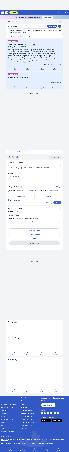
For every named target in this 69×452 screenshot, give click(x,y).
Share (28, 36)
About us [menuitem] (4, 398)
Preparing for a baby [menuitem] (27, 422)
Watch (12, 36)
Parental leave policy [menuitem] (7, 419)
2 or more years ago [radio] (34, 234)
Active (10, 450)
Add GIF (49, 196)
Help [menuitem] (2, 443)
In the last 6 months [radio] (34, 222)
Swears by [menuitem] (24, 407)
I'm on (46, 450)
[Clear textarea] (21, 187)
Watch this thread (15, 200)
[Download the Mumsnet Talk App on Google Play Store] (57, 420)
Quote (14, 69)
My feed (14, 354)
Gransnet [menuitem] (4, 422)
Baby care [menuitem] (24, 428)
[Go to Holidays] (9, 26)
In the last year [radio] (34, 226)
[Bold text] (9, 187)
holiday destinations (20, 32)
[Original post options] (60, 41)
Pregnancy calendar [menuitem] (27, 410)
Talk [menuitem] (2, 428)
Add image (22, 196)
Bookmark (54, 88)
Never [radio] (34, 238)
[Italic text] (16, 187)
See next (53, 64)
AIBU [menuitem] (2, 425)
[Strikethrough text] (14, 187)
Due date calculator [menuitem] (27, 416)
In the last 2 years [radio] (34, 230)
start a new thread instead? (19, 169)
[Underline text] (12, 187)
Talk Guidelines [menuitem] (49, 443)
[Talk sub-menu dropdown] (60, 21)
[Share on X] (13, 157)
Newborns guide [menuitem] (26, 425)
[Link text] (19, 187)
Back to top (56, 157)
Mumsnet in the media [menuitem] (8, 404)
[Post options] (60, 74)
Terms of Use (34, 190)
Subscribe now (48, 405)
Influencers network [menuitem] (7, 407)
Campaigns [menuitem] (4, 413)
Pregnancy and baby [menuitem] (7, 431)
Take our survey (47, 17)
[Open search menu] (62, 12)
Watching (22, 450)
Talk (9, 21)
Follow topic (52, 26)
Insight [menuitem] (3, 410)
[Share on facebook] (9, 157)
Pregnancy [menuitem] (24, 401)
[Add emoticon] (59, 187)
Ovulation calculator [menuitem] (27, 413)
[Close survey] (60, 208)
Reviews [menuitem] (23, 404)
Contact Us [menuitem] (8, 443)
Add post (41, 69)
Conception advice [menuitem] (27, 419)
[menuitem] (42, 413)
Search (58, 450)
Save (20, 36)
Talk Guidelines (53, 190)
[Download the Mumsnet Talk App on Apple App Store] (46, 420)
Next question (34, 243)
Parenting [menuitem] (24, 398)
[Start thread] (58, 12)
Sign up (13, 12)
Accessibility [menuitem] (41, 443)
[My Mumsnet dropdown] (66, 12)
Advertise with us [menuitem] (6, 401)
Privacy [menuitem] (24, 443)
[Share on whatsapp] (17, 157)
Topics (27, 354)
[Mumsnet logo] (6, 12)
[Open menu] (3, 12)
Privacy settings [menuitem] (32, 443)
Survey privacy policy (12, 247)
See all (59, 64)
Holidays (14, 21)
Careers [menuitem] (3, 416)
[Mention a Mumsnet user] (57, 187)
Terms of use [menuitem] (17, 443)
